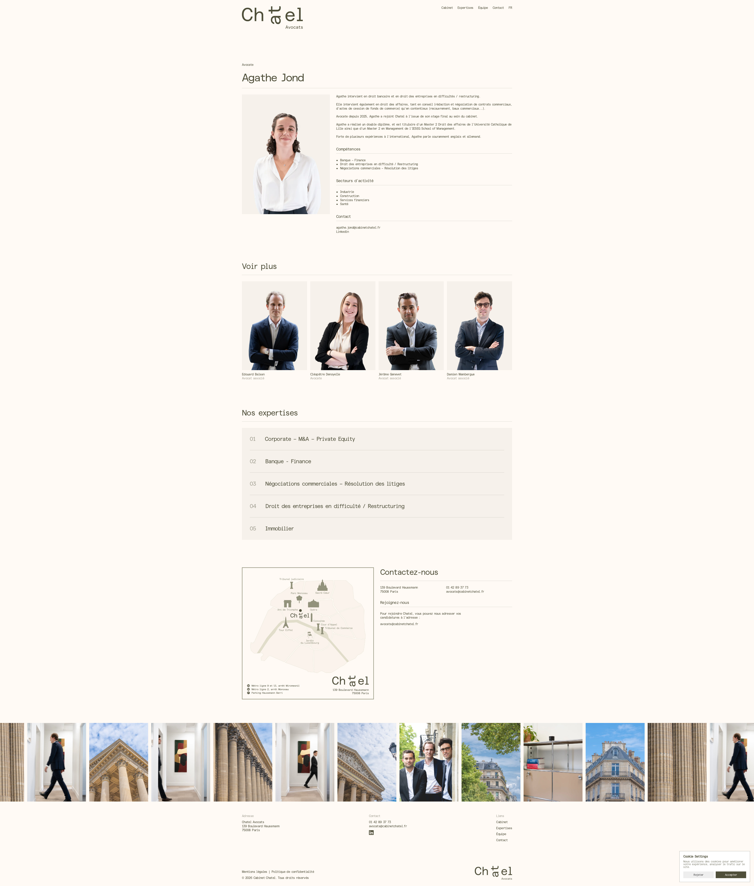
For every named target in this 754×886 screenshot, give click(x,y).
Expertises (504, 828)
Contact (502, 840)
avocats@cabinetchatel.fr (465, 591)
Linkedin (342, 232)
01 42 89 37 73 (457, 587)
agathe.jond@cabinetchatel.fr (358, 227)
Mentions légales (254, 872)
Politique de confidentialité (293, 872)
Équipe (501, 834)
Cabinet (502, 822)
